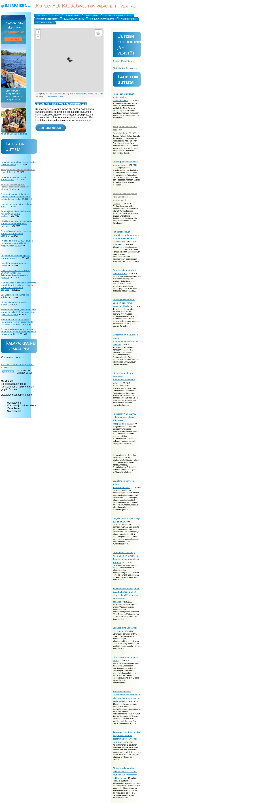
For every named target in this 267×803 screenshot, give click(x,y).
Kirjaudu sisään (44, 23)
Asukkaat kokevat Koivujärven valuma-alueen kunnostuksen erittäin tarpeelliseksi (15, 196)
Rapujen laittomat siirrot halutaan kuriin (17, 205)
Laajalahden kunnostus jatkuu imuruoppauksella (15, 256)
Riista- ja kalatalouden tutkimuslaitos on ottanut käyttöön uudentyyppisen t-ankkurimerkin (18, 331)
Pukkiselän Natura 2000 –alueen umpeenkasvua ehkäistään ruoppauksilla (17, 243)
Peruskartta (131, 68)
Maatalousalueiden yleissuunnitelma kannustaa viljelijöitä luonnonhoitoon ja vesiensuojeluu (18, 312)
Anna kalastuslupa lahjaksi (14, 134)
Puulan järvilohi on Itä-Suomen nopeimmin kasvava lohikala (124, 302)
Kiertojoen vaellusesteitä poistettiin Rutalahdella (18, 170)
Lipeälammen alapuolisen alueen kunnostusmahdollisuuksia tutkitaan (17, 223)
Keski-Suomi (127, 61)
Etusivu (55, 15)
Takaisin (41, 15)
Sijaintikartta (119, 68)
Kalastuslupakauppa (74, 19)
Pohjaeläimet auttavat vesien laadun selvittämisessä (123, 97)
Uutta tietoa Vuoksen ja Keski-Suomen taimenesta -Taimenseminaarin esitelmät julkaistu (15, 274)
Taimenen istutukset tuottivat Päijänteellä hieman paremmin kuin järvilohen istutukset (18, 321)
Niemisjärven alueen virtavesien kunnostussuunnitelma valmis (16, 233)
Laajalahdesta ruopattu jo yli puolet (14, 264)
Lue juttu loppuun (50, 127)
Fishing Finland (128, 19)
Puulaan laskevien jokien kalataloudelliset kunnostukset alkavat (15, 186)
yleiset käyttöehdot (47, 19)
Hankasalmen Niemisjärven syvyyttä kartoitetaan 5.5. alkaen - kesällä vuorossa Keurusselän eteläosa (126, 595)
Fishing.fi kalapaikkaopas (102, 19)
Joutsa (116, 61)
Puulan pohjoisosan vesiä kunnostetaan (13, 178)
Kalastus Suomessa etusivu (118, 15)
